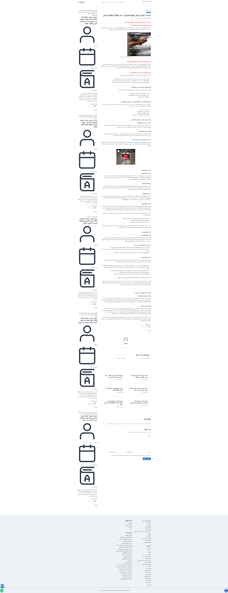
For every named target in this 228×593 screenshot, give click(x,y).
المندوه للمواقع (129, 535)
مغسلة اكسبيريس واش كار (126, 537)
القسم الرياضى (148, 578)
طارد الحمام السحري (127, 541)
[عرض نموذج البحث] (103, 2)
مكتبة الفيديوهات (147, 542)
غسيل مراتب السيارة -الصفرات (125, 569)
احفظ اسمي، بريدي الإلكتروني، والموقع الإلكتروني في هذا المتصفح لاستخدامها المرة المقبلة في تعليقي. (130, 455)
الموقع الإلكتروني (112, 452)
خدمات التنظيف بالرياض (127, 543)
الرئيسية (121, 2)
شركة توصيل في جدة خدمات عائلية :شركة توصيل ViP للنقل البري (124, 546)
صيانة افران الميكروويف (127, 558)
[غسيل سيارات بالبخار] (226, 590)
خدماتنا (149, 552)
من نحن (117, 2)
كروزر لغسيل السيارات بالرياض (125, 539)
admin (95, 46)
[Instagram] (81, 2)
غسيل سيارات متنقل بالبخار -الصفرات (124, 567)
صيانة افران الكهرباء (128, 556)
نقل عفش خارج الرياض (127, 575)
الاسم (148, 452)
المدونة (149, 524)
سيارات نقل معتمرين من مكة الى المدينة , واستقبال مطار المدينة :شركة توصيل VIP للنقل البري (124, 551)
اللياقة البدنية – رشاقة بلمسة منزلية (124, 564)
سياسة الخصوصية (128, 525)
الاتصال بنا (107, 2)
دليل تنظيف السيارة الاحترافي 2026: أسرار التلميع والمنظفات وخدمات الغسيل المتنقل (88, 221)
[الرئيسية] (150, 10)
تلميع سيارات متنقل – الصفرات (125, 571)
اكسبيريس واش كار (147, 520)
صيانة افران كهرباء (128, 562)
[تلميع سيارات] (2, 590)
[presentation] (138, 365)
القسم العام (94, 15)
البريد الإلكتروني (129, 452)
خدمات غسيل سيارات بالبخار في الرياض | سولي (144, 561)
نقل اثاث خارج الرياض (127, 577)
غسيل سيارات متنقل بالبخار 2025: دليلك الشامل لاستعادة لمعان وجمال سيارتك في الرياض (87, 320)
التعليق (148, 436)
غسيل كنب (148, 536)
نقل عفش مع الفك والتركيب (126, 573)
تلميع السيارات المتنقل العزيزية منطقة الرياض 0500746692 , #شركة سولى (113, 402)
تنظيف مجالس (148, 527)
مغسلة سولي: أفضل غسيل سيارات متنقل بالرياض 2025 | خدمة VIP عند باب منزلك (88, 418)
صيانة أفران (129, 560)
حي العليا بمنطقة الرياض (127, 104)
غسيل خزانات (148, 574)
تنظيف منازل (148, 529)
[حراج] (2, 586)
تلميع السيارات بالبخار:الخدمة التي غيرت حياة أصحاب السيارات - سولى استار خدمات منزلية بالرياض (128, 423)
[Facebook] (84, 2)
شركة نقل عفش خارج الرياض (125, 579)
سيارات (149, 535)
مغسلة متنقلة (148, 540)
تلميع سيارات (149, 12)
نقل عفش (149, 582)
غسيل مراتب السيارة (146, 538)
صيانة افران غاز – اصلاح (127, 554)
